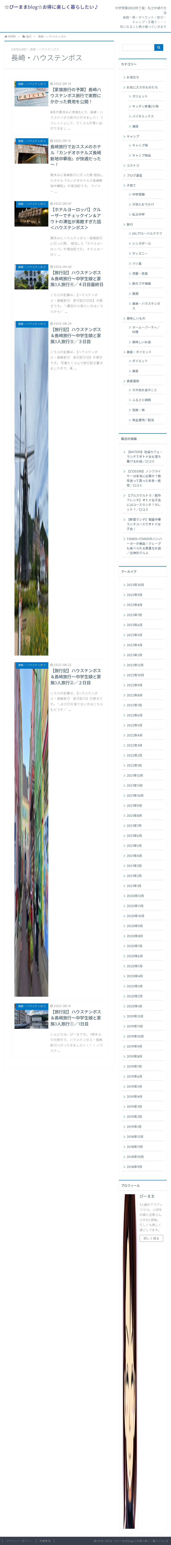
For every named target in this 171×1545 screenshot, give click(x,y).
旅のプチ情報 (141, 284)
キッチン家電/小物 (145, 107)
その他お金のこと (144, 390)
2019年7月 (134, 1067)
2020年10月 (136, 916)
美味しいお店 (141, 342)
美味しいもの (136, 319)
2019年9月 (134, 1047)
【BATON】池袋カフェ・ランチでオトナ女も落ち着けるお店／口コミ (145, 457)
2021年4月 (134, 856)
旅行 (130, 225)
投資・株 (138, 410)
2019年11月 (135, 1027)
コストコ (133, 166)
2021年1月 (134, 886)
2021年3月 (134, 866)
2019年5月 (134, 1087)
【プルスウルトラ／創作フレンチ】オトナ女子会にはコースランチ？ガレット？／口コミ (144, 503)
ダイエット (140, 361)
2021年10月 (135, 796)
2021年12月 (135, 776)
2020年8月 (135, 936)
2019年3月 (134, 1107)
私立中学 (138, 215)
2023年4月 (134, 645)
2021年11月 (135, 786)
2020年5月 (135, 966)
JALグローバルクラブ (147, 234)
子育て (131, 186)
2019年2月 (134, 1117)
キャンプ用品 (141, 156)
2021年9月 (134, 806)
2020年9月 (135, 926)
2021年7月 (134, 826)
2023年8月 (134, 605)
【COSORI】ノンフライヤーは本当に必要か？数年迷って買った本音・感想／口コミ (144, 479)
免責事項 (45, 1541)
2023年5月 (134, 635)
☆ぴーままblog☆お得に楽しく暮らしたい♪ (51, 7)
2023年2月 (134, 655)
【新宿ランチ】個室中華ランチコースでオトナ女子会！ (144, 524)
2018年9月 (134, 1167)
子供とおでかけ (143, 205)
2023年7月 (134, 615)
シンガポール (141, 244)
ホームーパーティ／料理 (146, 330)
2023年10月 (135, 585)
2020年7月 (134, 946)
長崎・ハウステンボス (146, 306)
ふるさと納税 (141, 400)
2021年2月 (134, 876)
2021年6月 (134, 836)
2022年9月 (134, 685)
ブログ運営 (134, 176)
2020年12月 (135, 896)
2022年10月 (135, 675)
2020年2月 (135, 996)
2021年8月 (134, 816)
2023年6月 (134, 625)
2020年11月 (135, 906)
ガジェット (140, 97)
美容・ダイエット (139, 352)
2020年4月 (135, 976)
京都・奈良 (140, 274)
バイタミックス (143, 117)
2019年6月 (134, 1077)
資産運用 (133, 381)
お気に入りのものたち (142, 88)
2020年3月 (135, 986)
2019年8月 (134, 1057)
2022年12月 (135, 665)
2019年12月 (135, 1017)
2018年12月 (135, 1137)
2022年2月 (134, 756)
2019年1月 (134, 1127)
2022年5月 (134, 726)
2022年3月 (134, 746)
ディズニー (140, 254)
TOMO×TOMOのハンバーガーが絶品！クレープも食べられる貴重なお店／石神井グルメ (144, 546)
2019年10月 (135, 1037)
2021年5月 (134, 846)
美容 (135, 371)
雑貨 (135, 127)
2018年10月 (135, 1157)
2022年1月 (134, 766)
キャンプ (133, 137)
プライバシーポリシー (19, 1541)
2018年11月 (135, 1147)
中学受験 (138, 195)
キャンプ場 (140, 146)
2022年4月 (134, 736)
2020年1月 (134, 1007)
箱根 (135, 294)
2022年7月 (134, 705)
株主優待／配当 (143, 420)
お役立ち (133, 78)
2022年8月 (134, 695)
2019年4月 (134, 1097)
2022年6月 (134, 716)
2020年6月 (135, 956)
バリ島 (137, 264)
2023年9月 (134, 595)
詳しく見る (151, 1239)
